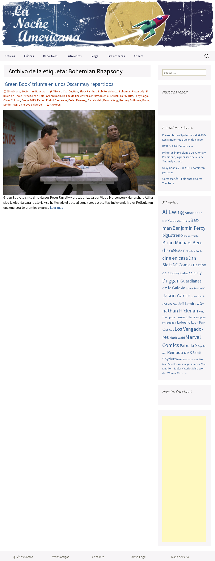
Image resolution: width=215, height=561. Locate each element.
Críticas (29, 56)
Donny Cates (179, 273)
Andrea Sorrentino (180, 221)
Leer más (56, 207)
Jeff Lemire (187, 303)
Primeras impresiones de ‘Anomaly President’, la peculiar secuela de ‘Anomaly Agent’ (184, 157)
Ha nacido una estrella (76, 96)
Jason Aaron (176, 295)
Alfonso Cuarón (62, 91)
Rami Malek (95, 100)
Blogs (94, 56)
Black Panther (88, 91)
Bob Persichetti (107, 91)
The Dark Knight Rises (185, 364)
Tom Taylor (174, 368)
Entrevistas (74, 56)
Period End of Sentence (52, 100)
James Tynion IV (195, 288)
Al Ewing (173, 212)
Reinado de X (179, 352)
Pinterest (190, 100)
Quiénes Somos (23, 557)
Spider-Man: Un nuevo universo (22, 104)
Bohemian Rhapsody (131, 91)
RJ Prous (55, 104)
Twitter (174, 100)
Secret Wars (182, 359)
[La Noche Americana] (107, 25)
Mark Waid (177, 338)
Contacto (98, 557)
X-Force (182, 373)
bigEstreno (172, 235)
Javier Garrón (198, 296)
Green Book (53, 96)
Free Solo (38, 96)
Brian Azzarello (191, 236)
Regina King (110, 100)
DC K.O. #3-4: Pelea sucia (177, 146)
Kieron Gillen (185, 317)
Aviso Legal (138, 557)
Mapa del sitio (180, 557)
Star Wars (193, 359)
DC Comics (182, 265)
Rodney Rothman (130, 100)
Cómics (138, 56)
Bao (75, 91)
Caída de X (177, 251)
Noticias (9, 56)
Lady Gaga (141, 96)
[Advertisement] (184, 479)
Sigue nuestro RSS (166, 107)
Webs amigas (60, 557)
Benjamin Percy (189, 228)
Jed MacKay (169, 304)
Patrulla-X (188, 345)
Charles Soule (194, 251)
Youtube (182, 100)
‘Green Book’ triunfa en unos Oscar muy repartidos (58, 84)
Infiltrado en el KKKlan (105, 96)
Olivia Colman (11, 100)
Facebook (166, 100)
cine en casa (175, 258)
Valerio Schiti (190, 368)
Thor (198, 364)
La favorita (126, 96)
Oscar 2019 (29, 100)
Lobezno (183, 322)
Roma (145, 100)
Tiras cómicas (116, 56)
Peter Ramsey (77, 100)
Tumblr (198, 100)
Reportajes (50, 56)
